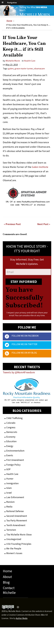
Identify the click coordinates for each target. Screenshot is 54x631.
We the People (13, 548)
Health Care (29, 60)
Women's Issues (14, 553)
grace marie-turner (24, 68)
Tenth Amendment (15, 525)
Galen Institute (40, 166)
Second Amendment (16, 515)
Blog (6, 582)
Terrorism (11, 529)
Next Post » (43, 224)
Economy (10, 436)
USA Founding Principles (18, 543)
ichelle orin (34, 15)
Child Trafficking (14, 418)
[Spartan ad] (27, 207)
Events (9, 455)
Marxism (10, 501)
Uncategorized (13, 539)
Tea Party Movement (16, 520)
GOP (8, 469)
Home (9, 20)
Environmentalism (15, 450)
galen (11, 68)
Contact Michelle (9, 590)
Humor (9, 478)
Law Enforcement (15, 497)
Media (9, 506)
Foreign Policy (13, 464)
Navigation (12, 2)
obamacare (39, 68)
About (7, 576)
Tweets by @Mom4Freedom (19, 372)
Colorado (10, 422)
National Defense (15, 511)
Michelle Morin (13, 60)
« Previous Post (12, 224)
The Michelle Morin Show (19, 534)
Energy (9, 446)
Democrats (11, 432)
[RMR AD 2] (27, 401)
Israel (9, 492)
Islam (9, 487)
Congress (10, 427)
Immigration (12, 483)
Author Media (21, 618)
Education (11, 441)
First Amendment (15, 460)
